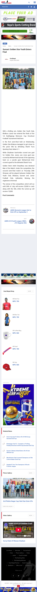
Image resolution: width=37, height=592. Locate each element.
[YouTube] (34, 6)
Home (4, 46)
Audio (14, 555)
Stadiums (11, 565)
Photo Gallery (20, 553)
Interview (17, 550)
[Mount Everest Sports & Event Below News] (18, 276)
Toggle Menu (35, 2)
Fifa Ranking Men (20, 558)
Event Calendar (26, 563)
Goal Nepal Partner (14, 563)
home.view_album (7, 506)
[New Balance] (18, 282)
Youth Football (23, 555)
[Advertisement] (18, 110)
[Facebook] (28, 6)
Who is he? (19, 565)
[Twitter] (31, 6)
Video (28, 553)
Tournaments (27, 550)
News (9, 46)
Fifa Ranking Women (20, 560)
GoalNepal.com (7, 2)
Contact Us (28, 565)
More (29, 291)
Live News (9, 550)
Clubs (11, 553)
